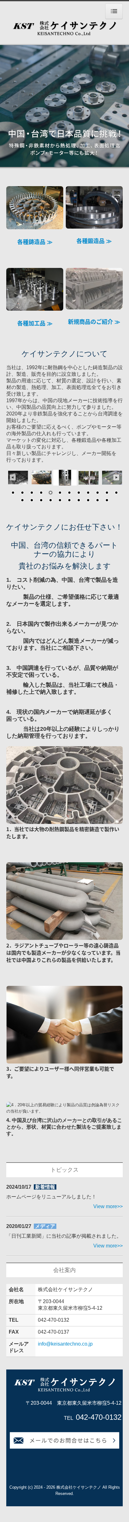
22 (107, 500)
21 (97, 500)
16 (50, 500)
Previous (12, 478)
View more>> (108, 1206)
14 (31, 500)
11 (107, 493)
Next (116, 478)
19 (78, 500)
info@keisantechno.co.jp (65, 1344)
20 (88, 500)
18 (69, 500)
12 (116, 493)
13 (22, 500)
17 (60, 500)
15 (41, 500)
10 (97, 493)
